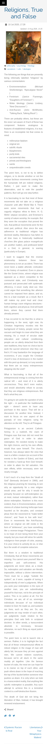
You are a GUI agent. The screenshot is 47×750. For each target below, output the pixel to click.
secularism (11, 69)
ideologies (27, 69)
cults (19, 69)
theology (31, 66)
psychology (21, 66)
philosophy (11, 66)
